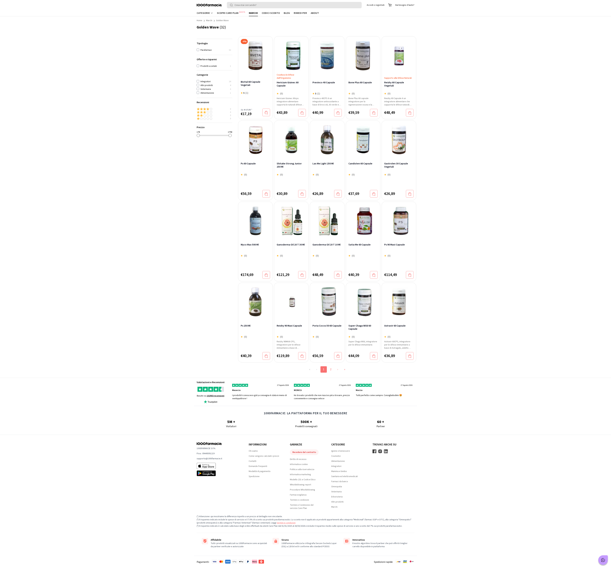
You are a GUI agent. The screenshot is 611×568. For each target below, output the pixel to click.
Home (199, 20)
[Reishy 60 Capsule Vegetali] (399, 55)
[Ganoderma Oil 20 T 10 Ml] (327, 219)
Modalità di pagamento (259, 471)
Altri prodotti (337, 501)
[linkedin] (386, 451)
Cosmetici (336, 456)
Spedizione (254, 476)
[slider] (198, 135)
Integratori (336, 466)
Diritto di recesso (298, 459)
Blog (287, 13)
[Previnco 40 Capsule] (327, 55)
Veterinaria (336, 491)
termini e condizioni (286, 522)
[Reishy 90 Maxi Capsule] (291, 300)
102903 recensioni (215, 395)
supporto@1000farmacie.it (209, 458)
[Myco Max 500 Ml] (255, 219)
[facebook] (374, 451)
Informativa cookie (299, 464)
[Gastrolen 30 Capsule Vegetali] (399, 138)
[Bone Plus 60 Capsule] (363, 55)
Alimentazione (338, 461)
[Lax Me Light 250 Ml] (327, 138)
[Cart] (390, 5)
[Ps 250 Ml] (255, 300)
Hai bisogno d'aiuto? (404, 5)
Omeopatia (336, 486)
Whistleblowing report (300, 484)
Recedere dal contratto (304, 452)
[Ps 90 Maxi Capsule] (399, 219)
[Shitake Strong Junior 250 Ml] (291, 138)
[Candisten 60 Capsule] (363, 138)
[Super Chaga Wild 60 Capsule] (363, 300)
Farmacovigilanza (298, 494)
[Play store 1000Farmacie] (218, 473)
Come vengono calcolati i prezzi (264, 456)
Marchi (253, 13)
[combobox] (294, 5)
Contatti (252, 461)
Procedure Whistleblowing (302, 489)
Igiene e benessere (340, 451)
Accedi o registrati (375, 5)
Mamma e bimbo (339, 471)
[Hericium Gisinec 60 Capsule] (291, 53)
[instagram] (380, 451)
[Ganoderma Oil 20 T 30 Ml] (291, 219)
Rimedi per (300, 13)
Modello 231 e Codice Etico (303, 479)
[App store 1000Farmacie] (218, 466)
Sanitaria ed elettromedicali (344, 476)
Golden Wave (222, 20)
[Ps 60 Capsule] (255, 138)
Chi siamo (253, 451)
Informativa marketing (300, 474)
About (315, 13)
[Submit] (232, 5)
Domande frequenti (258, 466)
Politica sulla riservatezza (302, 469)
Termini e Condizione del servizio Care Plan (301, 506)
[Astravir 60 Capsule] (399, 300)
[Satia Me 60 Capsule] (363, 219)
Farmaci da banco (339, 481)
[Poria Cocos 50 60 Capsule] (327, 300)
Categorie (203, 13)
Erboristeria (337, 496)
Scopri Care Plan (231, 13)
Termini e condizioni (299, 500)
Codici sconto (271, 13)
